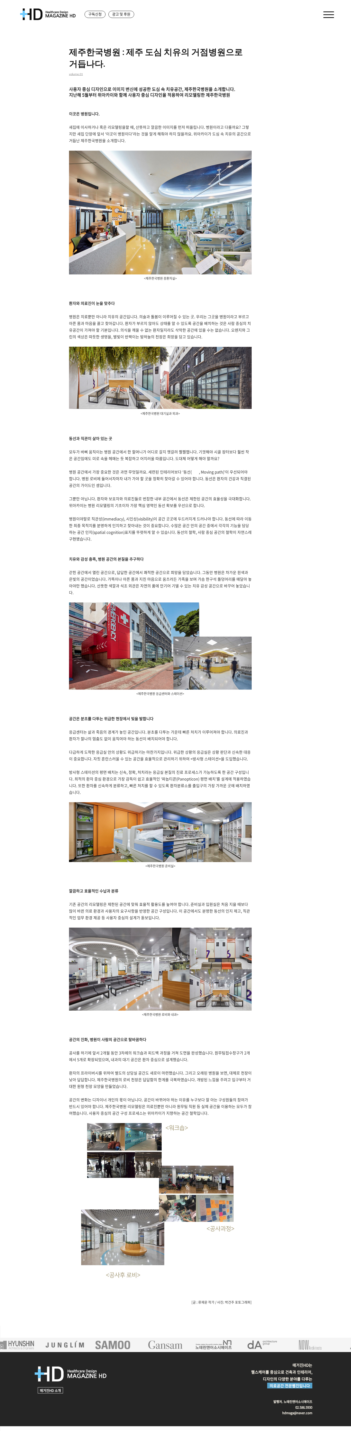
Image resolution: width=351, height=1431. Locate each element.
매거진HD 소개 (50, 1390)
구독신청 (95, 14)
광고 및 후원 (121, 14)
